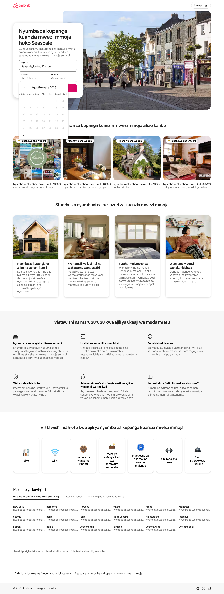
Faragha (41, 588)
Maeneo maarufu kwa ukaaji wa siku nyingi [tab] (36, 496)
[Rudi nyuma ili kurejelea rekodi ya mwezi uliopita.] (25, 88)
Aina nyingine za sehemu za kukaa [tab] (106, 496)
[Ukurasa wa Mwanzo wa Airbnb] (21, 5)
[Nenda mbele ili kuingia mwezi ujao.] (63, 88)
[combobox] (48, 66)
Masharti (53, 588)
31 (24, 134)
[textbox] (33, 78)
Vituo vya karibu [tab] (73, 496)
